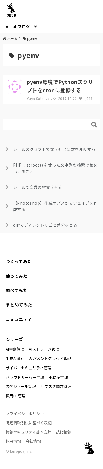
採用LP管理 (15, 395)
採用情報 (13, 441)
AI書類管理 (15, 349)
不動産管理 (58, 377)
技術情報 (64, 432)
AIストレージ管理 (44, 349)
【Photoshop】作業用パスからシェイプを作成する (55, 206)
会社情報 (33, 441)
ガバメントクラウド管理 (50, 358)
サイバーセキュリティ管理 (29, 367)
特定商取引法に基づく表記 (29, 422)
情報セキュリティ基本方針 (29, 432)
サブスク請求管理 (56, 386)
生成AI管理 (15, 358)
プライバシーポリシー (25, 413)
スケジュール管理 (21, 386)
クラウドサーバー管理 (25, 377)
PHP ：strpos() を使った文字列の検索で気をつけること (55, 168)
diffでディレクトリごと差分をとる (45, 225)
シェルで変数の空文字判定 (38, 187)
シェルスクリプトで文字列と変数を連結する (54, 149)
